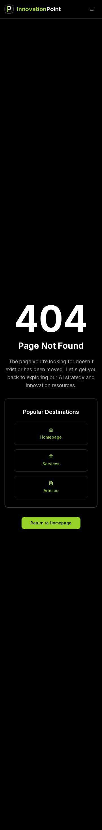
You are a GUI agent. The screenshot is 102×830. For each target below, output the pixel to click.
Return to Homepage (51, 522)
